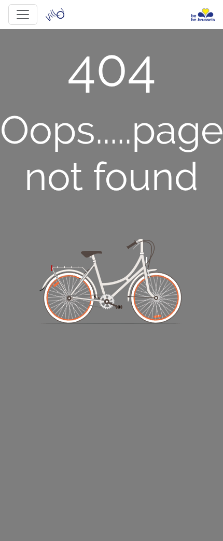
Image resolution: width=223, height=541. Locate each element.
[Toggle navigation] (22, 14)
